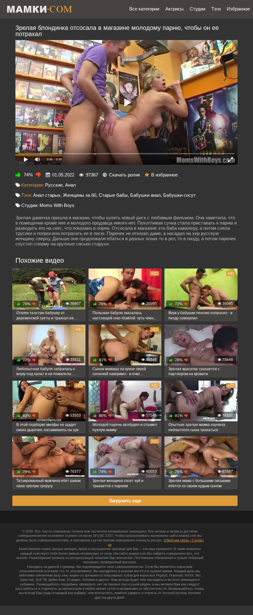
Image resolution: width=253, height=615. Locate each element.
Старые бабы (113, 195)
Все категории (144, 8)
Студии (197, 8)
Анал (70, 185)
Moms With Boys (56, 205)
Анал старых (46, 195)
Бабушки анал (145, 195)
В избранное (164, 174)
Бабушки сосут (179, 195)
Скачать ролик (124, 174)
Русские (54, 185)
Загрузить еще (125, 500)
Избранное (238, 8)
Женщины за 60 (79, 195)
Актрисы (174, 8)
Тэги (216, 8)
